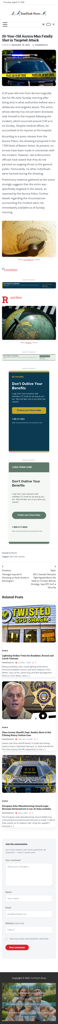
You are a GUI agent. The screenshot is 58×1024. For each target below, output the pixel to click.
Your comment (13, 860)
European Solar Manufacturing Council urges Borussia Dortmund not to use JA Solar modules (26, 807)
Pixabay (28, 342)
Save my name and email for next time (29, 938)
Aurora (21, 556)
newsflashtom (41, 45)
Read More (16, 297)
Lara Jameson (28, 259)
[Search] (53, 24)
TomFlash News (38, 978)
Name (8, 892)
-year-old (13, 556)
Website (14, 923)
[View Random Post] (43, 24)
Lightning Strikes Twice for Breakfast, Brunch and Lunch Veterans (28, 657)
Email (8, 907)
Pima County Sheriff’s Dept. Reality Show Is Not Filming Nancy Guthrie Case (26, 734)
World (14, 553)
